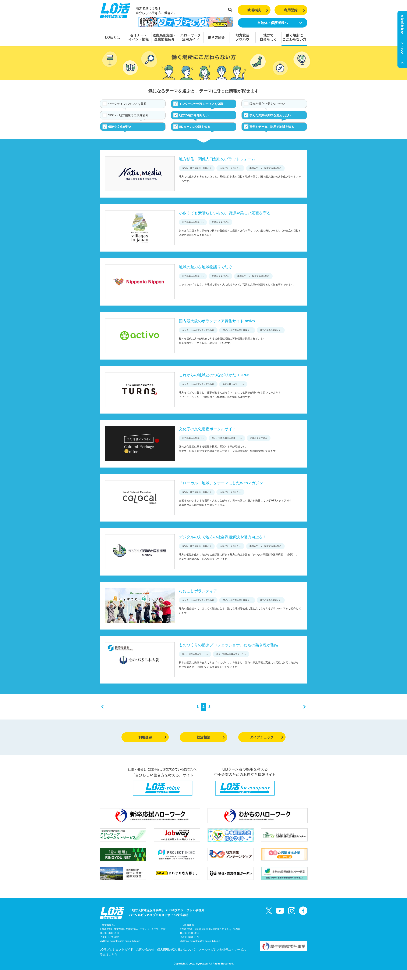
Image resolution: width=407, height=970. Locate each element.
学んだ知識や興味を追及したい (270, 115)
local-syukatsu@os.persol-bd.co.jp (122, 941)
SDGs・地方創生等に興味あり (128, 115)
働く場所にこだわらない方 (294, 37)
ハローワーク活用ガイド (190, 37)
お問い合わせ (145, 949)
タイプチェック (262, 737)
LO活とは (112, 37)
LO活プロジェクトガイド (116, 949)
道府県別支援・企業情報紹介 (164, 37)
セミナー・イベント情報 (138, 37)
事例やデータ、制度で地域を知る (271, 126)
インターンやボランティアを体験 (201, 103)
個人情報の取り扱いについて (176, 949)
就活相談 (254, 10)
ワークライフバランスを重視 (127, 103)
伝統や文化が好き (120, 126)
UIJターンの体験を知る (194, 126)
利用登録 (291, 10)
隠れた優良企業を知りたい (267, 103)
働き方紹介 (216, 37)
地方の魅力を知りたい (194, 115)
